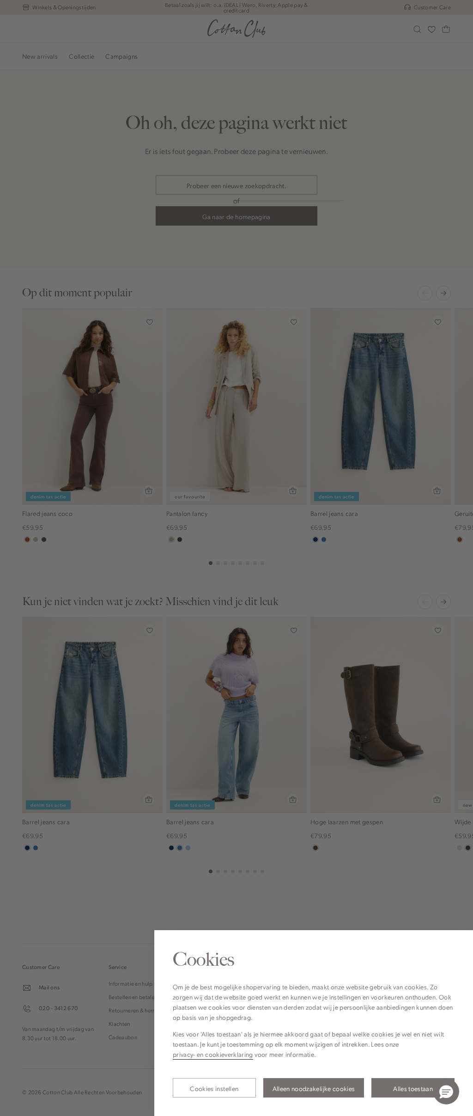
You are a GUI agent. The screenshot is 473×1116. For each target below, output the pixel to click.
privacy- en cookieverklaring (213, 1054)
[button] (446, 1091)
